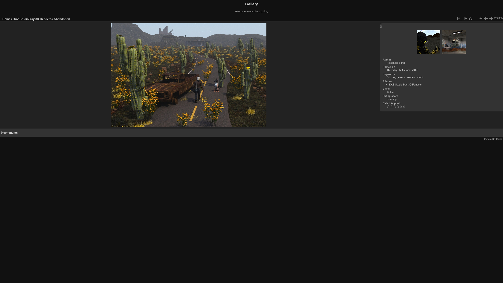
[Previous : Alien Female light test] (485, 18)
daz (393, 77)
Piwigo (499, 139)
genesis (401, 77)
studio (420, 77)
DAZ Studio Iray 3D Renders (32, 19)
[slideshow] (465, 18)
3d (388, 77)
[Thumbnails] (480, 18)
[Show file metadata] (470, 18)
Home (6, 19)
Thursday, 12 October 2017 (402, 70)
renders (411, 77)
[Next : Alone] (491, 18)
